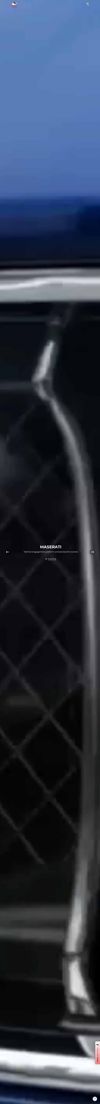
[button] (87, 4)
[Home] (14, 4)
